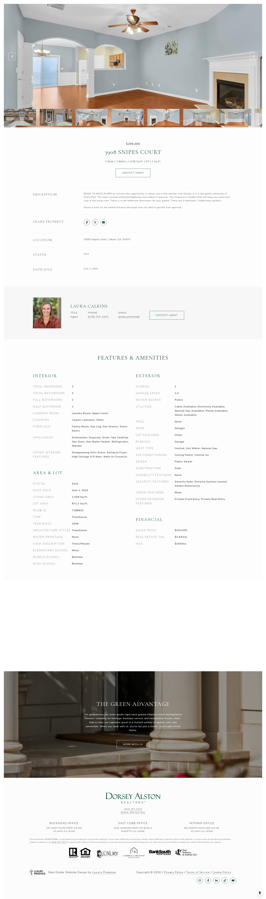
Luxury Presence (104, 872)
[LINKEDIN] (216, 880)
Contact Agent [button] (133, 172)
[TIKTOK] (225, 880)
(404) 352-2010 (133, 809)
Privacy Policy (173, 872)
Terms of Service (198, 872)
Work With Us (133, 744)
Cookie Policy (221, 872)
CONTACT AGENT (167, 315)
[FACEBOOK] (208, 880)
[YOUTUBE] (233, 880)
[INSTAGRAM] (200, 880)
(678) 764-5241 (98, 317)
